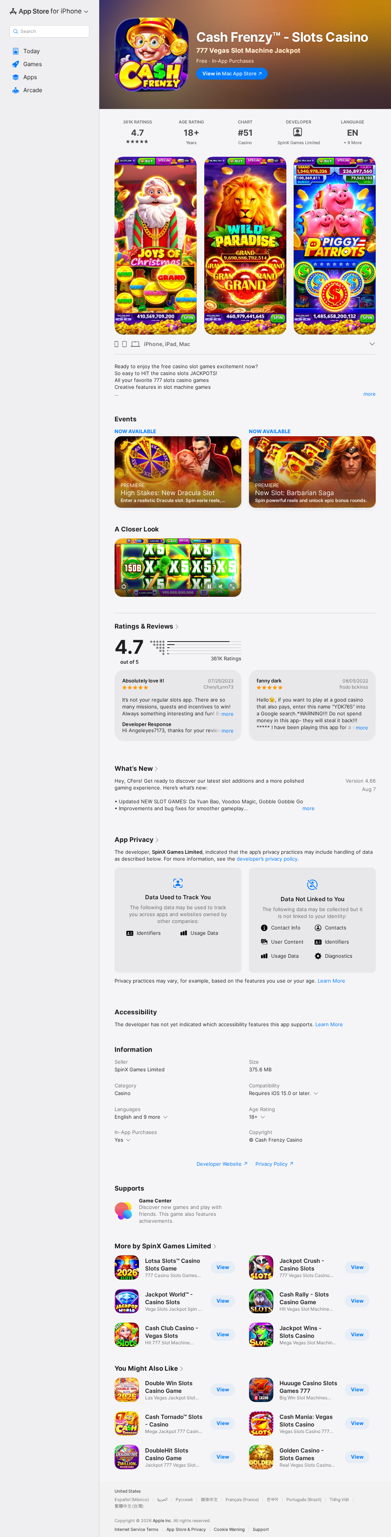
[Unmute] (220, 587)
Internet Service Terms (136, 1529)
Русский (184, 1500)
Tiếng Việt (339, 1500)
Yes (119, 1140)
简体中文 (209, 1500)
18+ (253, 1117)
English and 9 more (137, 1117)
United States (128, 1491)
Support (261, 1529)
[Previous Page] (107, 132)
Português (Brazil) (304, 1500)
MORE (227, 714)
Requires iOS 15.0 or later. (280, 1093)
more (370, 394)
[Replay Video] (123, 587)
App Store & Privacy (186, 1529)
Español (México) (132, 1500)
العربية (162, 1500)
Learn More (331, 981)
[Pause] (209, 587)
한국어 (272, 1500)
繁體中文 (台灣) (129, 1506)
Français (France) (242, 1500)
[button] (49, 51)
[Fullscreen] (232, 587)
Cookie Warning (229, 1529)
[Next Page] (383, 132)
